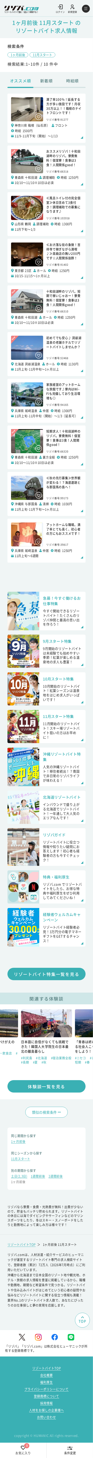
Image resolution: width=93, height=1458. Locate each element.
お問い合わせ (46, 1417)
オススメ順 (20, 80)
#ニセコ (81, 1058)
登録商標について (46, 1396)
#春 (87, 1062)
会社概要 (46, 1375)
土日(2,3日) (19, 1176)
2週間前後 (56, 1176)
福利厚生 (46, 1382)
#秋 (44, 1062)
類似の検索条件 (44, 1112)
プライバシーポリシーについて (46, 1389)
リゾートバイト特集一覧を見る (46, 974)
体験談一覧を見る (46, 1086)
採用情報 (46, 1403)
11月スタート (42, 54)
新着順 (46, 80)
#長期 (25, 1062)
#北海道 (42, 1058)
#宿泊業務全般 (61, 1058)
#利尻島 (27, 1058)
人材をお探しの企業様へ (46, 1410)
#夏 (36, 1062)
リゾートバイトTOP (21, 1244)
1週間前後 (38, 1176)
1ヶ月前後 (18, 54)
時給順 (72, 80)
